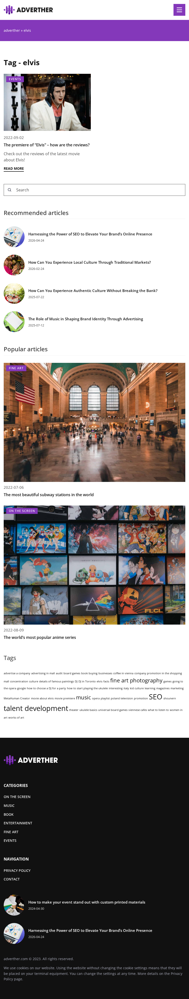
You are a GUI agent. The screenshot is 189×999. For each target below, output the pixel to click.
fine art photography (136, 680)
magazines (163, 688)
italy (126, 688)
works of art (16, 717)
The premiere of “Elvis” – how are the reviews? (47, 145)
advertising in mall (43, 673)
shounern (169, 698)
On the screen (17, 796)
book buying (89, 673)
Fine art (11, 832)
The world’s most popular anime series (40, 637)
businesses (105, 673)
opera (96, 698)
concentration (19, 681)
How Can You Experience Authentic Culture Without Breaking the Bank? (93, 290)
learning (150, 688)
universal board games (112, 710)
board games (71, 673)
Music (9, 805)
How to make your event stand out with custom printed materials (86, 902)
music (83, 697)
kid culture (137, 688)
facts (106, 681)
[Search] (10, 190)
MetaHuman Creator (17, 698)
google (21, 688)
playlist (105, 698)
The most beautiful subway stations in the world (49, 494)
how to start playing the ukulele (87, 688)
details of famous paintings (56, 681)
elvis (99, 681)
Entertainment (18, 823)
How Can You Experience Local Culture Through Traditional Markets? (89, 262)
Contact (12, 879)
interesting (116, 688)
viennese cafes (137, 710)
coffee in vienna (123, 673)
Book (9, 814)
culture (33, 681)
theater (74, 710)
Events (10, 840)
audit (59, 673)
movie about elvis (42, 698)
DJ (76, 681)
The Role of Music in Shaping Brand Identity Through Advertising (85, 319)
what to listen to (158, 710)
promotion (141, 698)
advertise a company (17, 673)
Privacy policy (17, 870)
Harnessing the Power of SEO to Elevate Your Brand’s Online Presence (90, 234)
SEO (155, 697)
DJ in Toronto (87, 681)
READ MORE (14, 168)
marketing (177, 688)
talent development (36, 708)
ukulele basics (88, 710)
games (167, 681)
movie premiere (65, 698)
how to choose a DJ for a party (46, 688)
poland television (122, 698)
